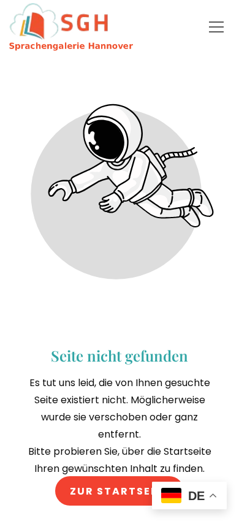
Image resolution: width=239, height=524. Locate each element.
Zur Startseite (120, 491)
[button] (216, 26)
